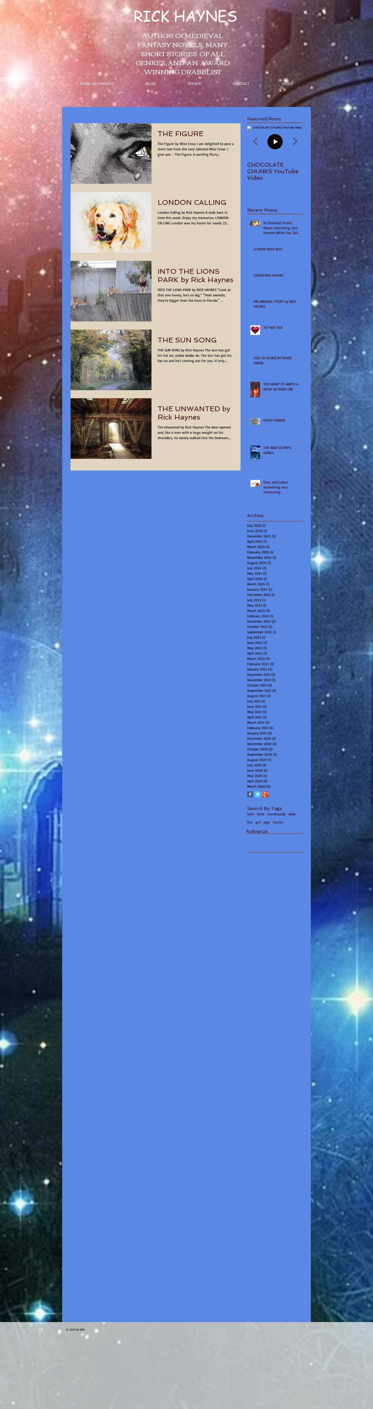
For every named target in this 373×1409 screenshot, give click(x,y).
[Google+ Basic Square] (265, 794)
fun (249, 822)
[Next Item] (295, 142)
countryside (276, 814)
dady (292, 814)
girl (258, 822)
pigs (267, 822)
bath (250, 814)
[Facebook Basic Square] (250, 794)
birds (260, 814)
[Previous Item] (255, 142)
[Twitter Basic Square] (258, 794)
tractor (278, 822)
